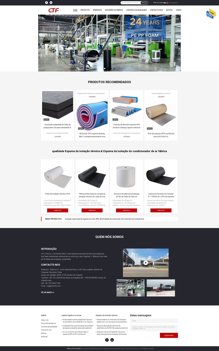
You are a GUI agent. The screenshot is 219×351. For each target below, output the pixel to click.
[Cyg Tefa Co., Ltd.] (53, 10)
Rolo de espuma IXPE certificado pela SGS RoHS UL (161, 135)
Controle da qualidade (136, 10)
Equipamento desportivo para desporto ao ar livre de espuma (100, 93)
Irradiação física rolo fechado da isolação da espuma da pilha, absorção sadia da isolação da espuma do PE (78, 327)
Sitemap (44, 336)
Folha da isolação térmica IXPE (57, 194)
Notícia (169, 10)
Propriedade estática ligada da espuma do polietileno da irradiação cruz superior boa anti (78, 321)
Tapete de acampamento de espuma (126, 133)
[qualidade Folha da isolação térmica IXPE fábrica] (57, 175)
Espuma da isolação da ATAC (57, 133)
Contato (57, 210)
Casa (75, 10)
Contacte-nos (156, 10)
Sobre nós (97, 10)
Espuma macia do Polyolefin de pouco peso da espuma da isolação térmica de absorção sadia (112, 333)
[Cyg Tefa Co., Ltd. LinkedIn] (51, 2)
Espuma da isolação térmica (107, 315)
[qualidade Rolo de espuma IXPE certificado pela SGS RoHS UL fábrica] (160, 115)
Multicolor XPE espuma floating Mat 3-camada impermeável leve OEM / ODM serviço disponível (92, 135)
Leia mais (58, 136)
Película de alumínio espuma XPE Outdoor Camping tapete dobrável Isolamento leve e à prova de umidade (126, 126)
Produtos (85, 10)
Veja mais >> (47, 292)
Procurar (144, 3)
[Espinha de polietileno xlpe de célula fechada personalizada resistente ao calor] (146, 263)
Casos (178, 10)
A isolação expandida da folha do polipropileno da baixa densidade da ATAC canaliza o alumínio (57, 126)
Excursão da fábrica (114, 10)
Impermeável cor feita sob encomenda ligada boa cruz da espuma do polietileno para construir (112, 321)
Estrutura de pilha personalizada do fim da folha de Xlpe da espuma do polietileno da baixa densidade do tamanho (126, 195)
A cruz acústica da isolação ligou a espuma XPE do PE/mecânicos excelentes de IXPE (75, 333)
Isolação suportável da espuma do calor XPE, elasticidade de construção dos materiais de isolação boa (104, 219)
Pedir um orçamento (159, 2)
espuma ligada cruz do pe (161, 93)
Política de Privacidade (74, 348)
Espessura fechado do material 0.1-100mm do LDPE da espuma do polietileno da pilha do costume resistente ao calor (161, 195)
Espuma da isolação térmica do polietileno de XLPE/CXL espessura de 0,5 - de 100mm (112, 327)
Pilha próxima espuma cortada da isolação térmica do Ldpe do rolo (92, 195)
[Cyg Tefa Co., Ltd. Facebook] (46, 2)
